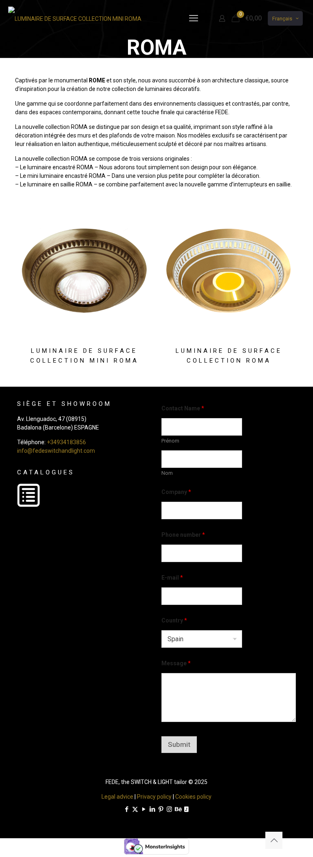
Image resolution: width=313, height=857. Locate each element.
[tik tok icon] (186, 809)
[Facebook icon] (126, 809)
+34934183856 (66, 442)
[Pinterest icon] (161, 809)
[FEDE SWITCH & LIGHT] (74, 18)
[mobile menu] (194, 18)
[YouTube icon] (144, 809)
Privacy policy (154, 796)
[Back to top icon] (273, 840)
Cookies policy (193, 796)
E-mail (172, 577)
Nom (167, 473)
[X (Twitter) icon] (135, 809)
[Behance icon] (178, 809)
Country (174, 620)
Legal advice (117, 796)
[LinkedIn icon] (152, 809)
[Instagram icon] (169, 809)
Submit (179, 744)
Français (282, 19)
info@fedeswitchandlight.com (56, 450)
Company (176, 492)
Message (176, 663)
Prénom (170, 441)
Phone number (183, 534)
